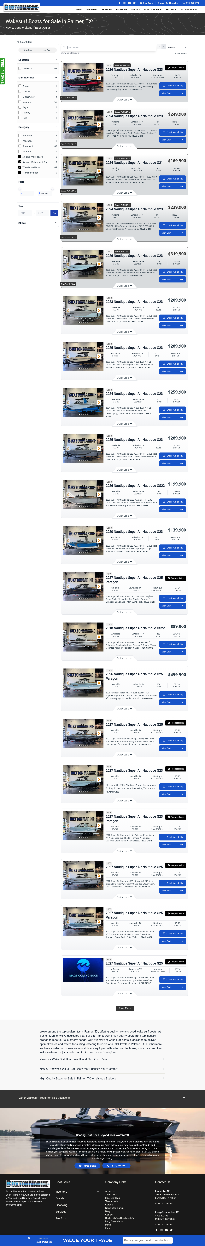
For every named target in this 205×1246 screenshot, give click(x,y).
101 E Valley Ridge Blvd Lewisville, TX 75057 (167, 1196)
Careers (109, 1204)
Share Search (181, 53)
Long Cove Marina (114, 1221)
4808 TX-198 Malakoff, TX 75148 (165, 1217)
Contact (109, 1214)
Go (54, 213)
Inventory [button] (91, 9)
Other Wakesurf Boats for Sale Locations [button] (44, 1098)
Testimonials (111, 1201)
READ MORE (136, 89)
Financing (121, 9)
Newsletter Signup (114, 1207)
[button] (68, 78)
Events (108, 1228)
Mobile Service (153, 9)
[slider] (20, 189)
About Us (109, 1191)
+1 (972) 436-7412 (164, 1203)
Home (79, 9)
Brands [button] (60, 1198)
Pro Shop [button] (171, 9)
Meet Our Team (112, 1197)
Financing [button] (61, 1205)
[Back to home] (21, 7)
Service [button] (135, 9)
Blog (107, 1211)
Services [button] (61, 1212)
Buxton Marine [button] (189, 9)
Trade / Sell (111, 1194)
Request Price (177, 67)
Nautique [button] (107, 9)
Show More (125, 1008)
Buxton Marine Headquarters (119, 1218)
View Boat (166, 93)
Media (108, 1224)
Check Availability (175, 85)
